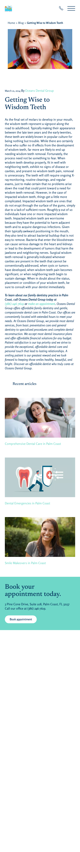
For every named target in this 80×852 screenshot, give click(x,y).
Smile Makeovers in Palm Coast (25, 563)
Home (11, 22)
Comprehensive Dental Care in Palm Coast (33, 444)
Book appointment (21, 619)
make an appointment (41, 304)
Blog (21, 22)
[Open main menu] (71, 8)
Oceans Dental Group (39, 91)
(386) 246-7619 (14, 304)
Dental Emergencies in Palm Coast (27, 503)
